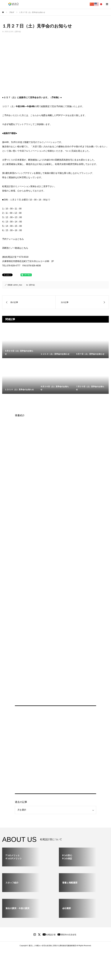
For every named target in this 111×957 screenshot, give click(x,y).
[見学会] (18, 32)
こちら (20, 239)
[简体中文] (92, 4)
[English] (96, 4)
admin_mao (17, 285)
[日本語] (101, 4)
